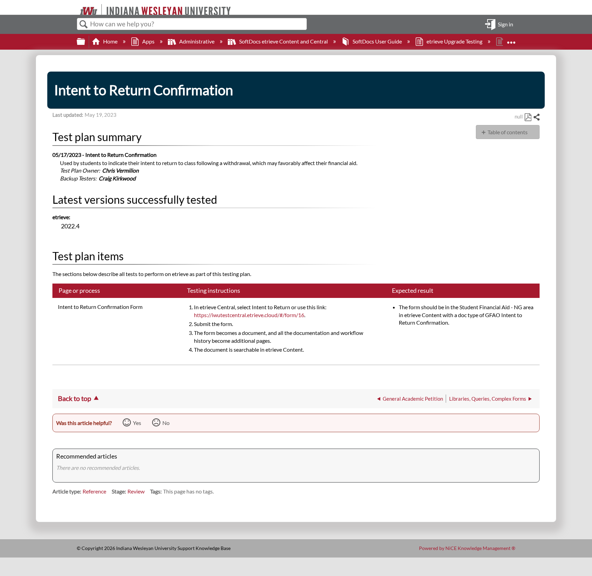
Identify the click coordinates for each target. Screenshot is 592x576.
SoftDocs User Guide (377, 41)
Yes (137, 423)
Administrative (196, 41)
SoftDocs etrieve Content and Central (283, 41)
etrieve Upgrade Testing (454, 41)
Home (110, 41)
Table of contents (508, 132)
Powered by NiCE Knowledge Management (467, 548)
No (166, 423)
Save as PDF (527, 117)
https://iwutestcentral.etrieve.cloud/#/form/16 (249, 315)
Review (136, 491)
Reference (94, 491)
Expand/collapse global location (511, 39)
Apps (148, 41)
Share (536, 117)
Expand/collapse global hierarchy (85, 42)
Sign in (505, 24)
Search (83, 24)
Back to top (74, 398)
